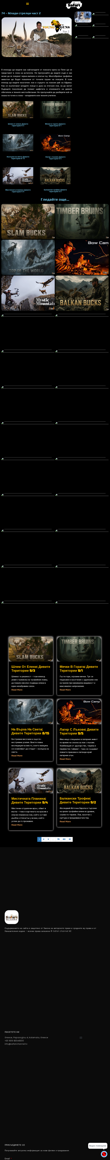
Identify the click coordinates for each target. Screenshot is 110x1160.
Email (7, 1159)
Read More (16, 690)
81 (70, 839)
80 (64, 839)
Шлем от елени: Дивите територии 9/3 (30, 669)
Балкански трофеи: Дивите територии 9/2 (78, 800)
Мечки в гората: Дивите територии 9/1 (79, 669)
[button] (27, 3)
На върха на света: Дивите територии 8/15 (30, 731)
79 (58, 839)
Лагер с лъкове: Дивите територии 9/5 (79, 731)
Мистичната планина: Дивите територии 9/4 (29, 801)
